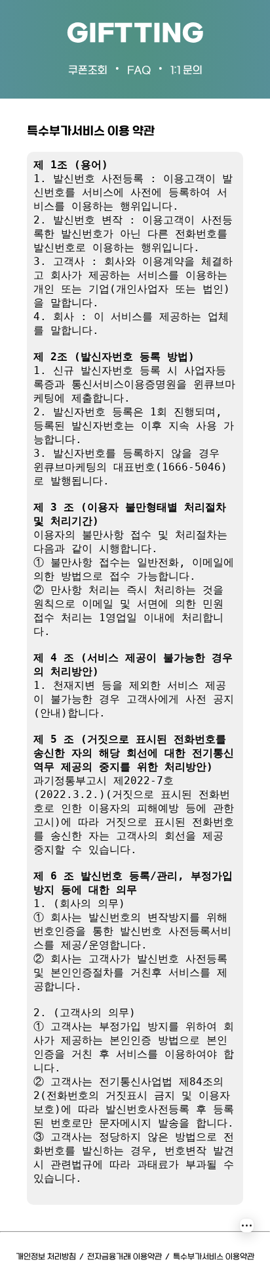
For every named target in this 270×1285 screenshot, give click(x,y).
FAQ (139, 70)
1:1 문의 (186, 70)
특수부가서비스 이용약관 (213, 1257)
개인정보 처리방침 (46, 1257)
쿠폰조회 (87, 70)
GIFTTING (135, 34)
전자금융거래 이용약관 (124, 1257)
